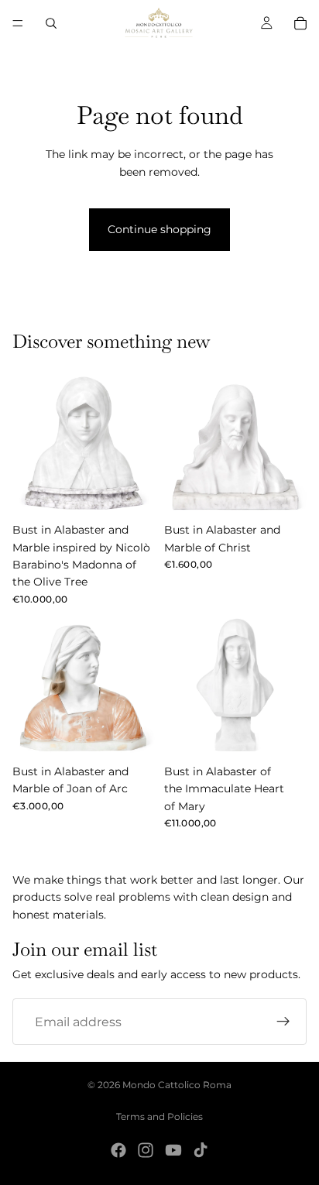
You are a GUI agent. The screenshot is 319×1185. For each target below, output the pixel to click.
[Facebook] (118, 1150)
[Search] (51, 23)
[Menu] (18, 23)
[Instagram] (145, 1150)
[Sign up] (283, 1022)
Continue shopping (159, 229)
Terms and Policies (159, 1116)
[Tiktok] (200, 1150)
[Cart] (300, 23)
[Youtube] (173, 1150)
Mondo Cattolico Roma (177, 1085)
